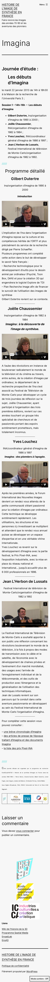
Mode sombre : (38, 978)
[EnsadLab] (45, 798)
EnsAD (5, 940)
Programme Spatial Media (15, 933)
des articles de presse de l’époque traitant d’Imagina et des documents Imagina (22, 740)
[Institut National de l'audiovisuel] (27, 798)
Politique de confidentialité (15, 966)
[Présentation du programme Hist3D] (4, 798)
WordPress (31, 971)
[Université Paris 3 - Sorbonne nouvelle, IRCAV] (15, 798)
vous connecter (25, 830)
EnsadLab (7, 936)
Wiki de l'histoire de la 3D (14, 929)
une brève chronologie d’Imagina (22, 731)
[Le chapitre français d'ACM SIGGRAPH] (38, 798)
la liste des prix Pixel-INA (18, 748)
